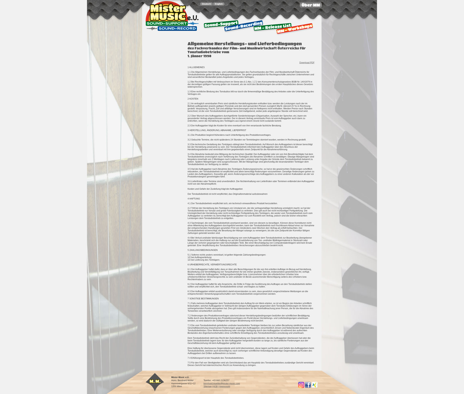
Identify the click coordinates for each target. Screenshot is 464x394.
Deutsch (206, 4)
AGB (215, 386)
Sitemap (208, 386)
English (219, 4)
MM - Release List (272, 27)
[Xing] (315, 387)
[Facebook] (308, 387)
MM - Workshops (294, 28)
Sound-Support (221, 24)
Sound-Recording (243, 25)
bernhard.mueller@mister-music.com (222, 383)
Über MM (311, 5)
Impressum (224, 386)
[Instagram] (301, 387)
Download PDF (306, 62)
